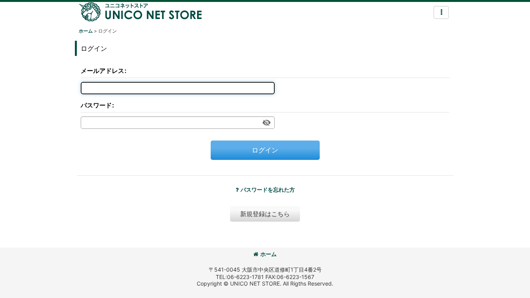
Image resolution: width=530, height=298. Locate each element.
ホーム (268, 254)
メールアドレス (102, 70)
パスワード (96, 105)
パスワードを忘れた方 (268, 189)
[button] (441, 12)
